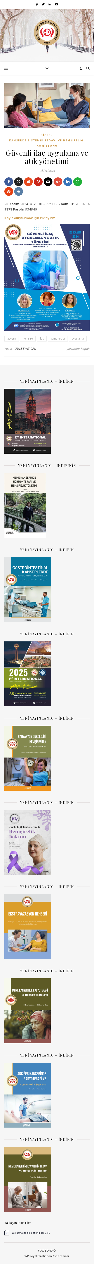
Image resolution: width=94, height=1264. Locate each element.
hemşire (28, 338)
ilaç (42, 338)
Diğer (46, 135)
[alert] (47, 1232)
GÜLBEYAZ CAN (26, 348)
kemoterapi (57, 338)
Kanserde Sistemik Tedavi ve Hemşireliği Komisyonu (47, 143)
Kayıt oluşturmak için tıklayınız (29, 218)
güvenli (11, 338)
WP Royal (30, 1256)
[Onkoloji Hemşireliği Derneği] (47, 32)
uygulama (78, 338)
